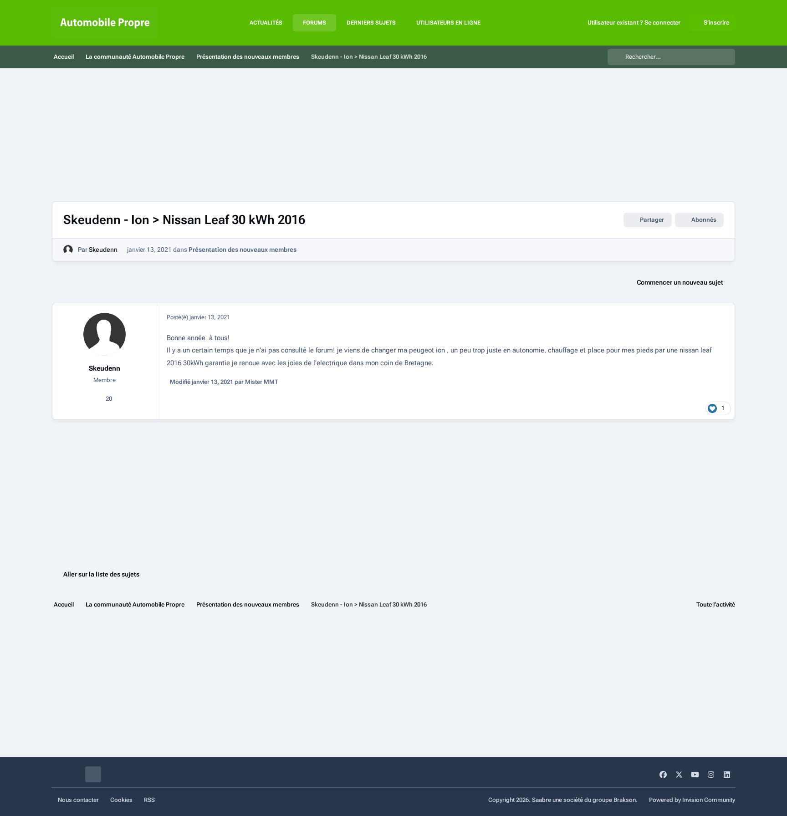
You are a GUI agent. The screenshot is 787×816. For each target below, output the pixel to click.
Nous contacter (78, 799)
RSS (149, 799)
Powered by (692, 799)
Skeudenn (103, 249)
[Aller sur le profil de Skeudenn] (68, 250)
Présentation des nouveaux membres (242, 249)
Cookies (121, 799)
